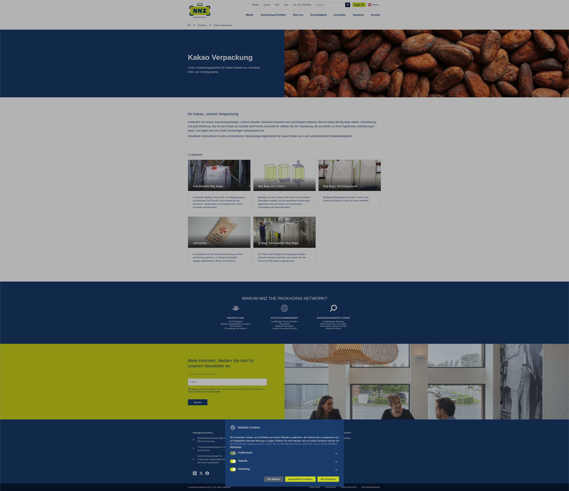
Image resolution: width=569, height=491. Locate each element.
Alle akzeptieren (328, 479)
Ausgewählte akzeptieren (300, 479)
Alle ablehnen (273, 479)
